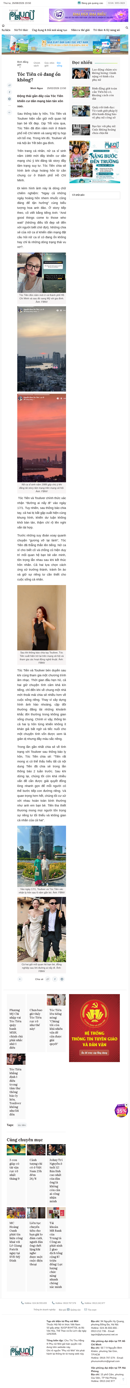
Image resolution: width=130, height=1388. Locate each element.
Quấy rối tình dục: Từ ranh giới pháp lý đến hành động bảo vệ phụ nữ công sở (104, 112)
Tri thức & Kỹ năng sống (107, 30)
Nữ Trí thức (21, 30)
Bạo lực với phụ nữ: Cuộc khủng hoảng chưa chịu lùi (104, 129)
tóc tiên (22, 1125)
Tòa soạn (91, 1310)
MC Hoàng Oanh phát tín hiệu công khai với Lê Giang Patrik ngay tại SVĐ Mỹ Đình (16, 1241)
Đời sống (59, 64)
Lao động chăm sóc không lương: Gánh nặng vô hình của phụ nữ (104, 74)
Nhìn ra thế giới (80, 30)
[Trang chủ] (3, 25)
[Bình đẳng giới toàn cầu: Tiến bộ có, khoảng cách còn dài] (81, 92)
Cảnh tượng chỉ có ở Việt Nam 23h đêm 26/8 (36, 1169)
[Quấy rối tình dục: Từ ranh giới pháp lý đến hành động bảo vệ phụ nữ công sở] (81, 111)
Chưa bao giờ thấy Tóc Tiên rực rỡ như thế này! (36, 1019)
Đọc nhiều (82, 62)
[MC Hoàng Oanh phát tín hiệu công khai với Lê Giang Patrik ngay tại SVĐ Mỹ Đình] (16, 1212)
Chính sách (37, 64)
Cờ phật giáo (78, 195)
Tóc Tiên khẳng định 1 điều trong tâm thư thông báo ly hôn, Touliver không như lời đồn (15, 1092)
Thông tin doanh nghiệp (45, 1309)
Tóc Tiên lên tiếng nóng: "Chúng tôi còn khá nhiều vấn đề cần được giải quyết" (56, 1027)
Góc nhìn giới (49, 64)
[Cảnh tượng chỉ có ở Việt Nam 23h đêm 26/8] (36, 1149)
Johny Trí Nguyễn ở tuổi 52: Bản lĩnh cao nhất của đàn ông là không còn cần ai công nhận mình (56, 1180)
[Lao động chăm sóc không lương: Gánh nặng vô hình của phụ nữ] (81, 73)
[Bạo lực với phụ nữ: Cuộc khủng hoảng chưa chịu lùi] (81, 129)
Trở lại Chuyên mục (20, 979)
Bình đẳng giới (22, 63)
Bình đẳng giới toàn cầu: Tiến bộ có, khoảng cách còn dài (104, 93)
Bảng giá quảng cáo (92, 3)
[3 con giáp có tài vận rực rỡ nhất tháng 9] (16, 1149)
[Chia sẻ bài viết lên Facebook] (9, 92)
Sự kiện (6, 30)
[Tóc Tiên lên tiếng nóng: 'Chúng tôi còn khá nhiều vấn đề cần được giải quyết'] (56, 999)
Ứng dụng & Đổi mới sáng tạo (49, 30)
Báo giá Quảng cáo (70, 1310)
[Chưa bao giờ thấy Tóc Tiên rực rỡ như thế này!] (36, 999)
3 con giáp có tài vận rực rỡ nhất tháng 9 (14, 1169)
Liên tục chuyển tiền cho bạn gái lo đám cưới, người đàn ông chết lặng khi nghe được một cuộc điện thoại (36, 1243)
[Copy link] (9, 85)
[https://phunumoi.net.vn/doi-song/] (9, 112)
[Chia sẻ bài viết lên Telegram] (9, 99)
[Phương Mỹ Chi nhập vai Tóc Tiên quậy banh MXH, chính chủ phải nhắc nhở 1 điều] (16, 999)
